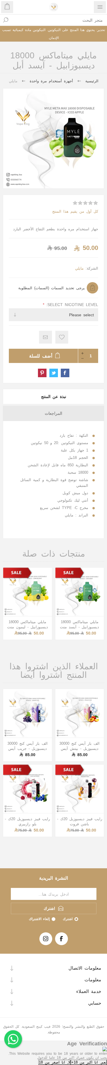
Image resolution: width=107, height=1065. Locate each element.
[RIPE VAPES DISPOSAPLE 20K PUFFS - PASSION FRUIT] (79, 789)
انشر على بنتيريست (42, 373)
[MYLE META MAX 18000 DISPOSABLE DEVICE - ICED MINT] (79, 592)
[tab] (53, 396)
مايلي (79, 268)
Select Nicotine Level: (71, 304)
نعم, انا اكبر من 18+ (88, 1062)
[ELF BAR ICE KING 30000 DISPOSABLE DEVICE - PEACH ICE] (79, 713)
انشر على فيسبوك (65, 373)
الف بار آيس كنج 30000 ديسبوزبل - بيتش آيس (79, 745)
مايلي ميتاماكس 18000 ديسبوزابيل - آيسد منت (79, 624)
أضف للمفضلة (61, 337)
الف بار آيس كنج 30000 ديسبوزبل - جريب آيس (27, 745)
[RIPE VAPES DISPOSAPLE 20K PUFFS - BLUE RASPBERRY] (27, 789)
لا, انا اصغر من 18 (54, 1062)
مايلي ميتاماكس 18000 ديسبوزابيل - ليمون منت (27, 624)
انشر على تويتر (53, 373)
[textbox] (59, 20)
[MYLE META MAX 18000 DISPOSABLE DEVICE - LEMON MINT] (27, 592)
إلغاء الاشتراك (39, 918)
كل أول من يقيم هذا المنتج (75, 211)
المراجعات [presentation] (53, 413)
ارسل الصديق (45, 337)
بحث (5, 20)
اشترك (67, 918)
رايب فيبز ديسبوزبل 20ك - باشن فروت (79, 821)
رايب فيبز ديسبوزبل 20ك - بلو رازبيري (27, 821)
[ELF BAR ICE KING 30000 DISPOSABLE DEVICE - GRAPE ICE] (27, 713)
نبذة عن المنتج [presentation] (53, 396)
